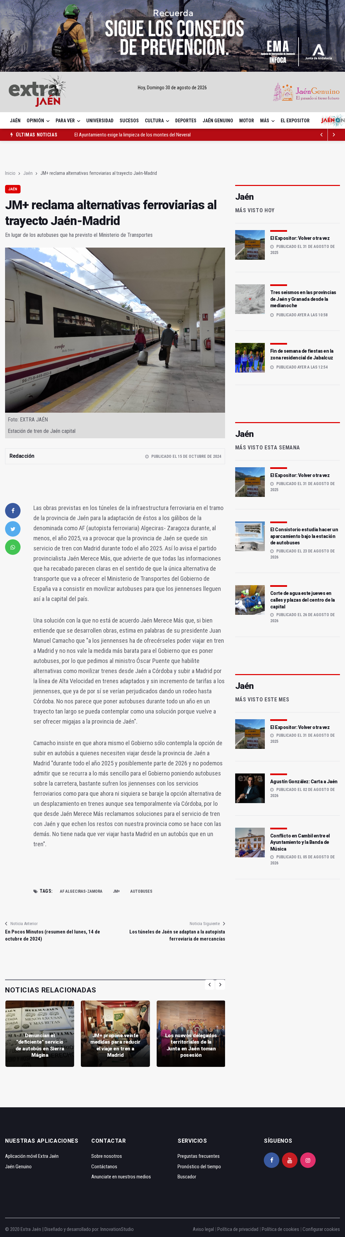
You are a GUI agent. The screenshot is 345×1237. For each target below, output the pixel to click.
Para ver (65, 120)
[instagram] (308, 1160)
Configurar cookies (321, 1229)
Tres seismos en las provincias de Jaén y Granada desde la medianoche (303, 299)
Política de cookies (280, 1229)
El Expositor (295, 120)
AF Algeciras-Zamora (81, 891)
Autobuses (141, 891)
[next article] (322, 135)
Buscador (187, 1177)
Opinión (35, 120)
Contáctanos (104, 1167)
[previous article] (334, 135)
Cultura (154, 120)
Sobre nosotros (106, 1156)
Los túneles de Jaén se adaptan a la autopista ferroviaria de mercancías (177, 935)
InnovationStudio (117, 1229)
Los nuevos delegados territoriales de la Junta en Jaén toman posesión (191, 1045)
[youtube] (289, 1160)
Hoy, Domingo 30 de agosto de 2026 (172, 87)
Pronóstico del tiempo (199, 1167)
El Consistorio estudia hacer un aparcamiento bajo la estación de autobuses (304, 536)
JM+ (116, 891)
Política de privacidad (237, 1229)
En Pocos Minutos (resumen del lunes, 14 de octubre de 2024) (52, 935)
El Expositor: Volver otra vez (300, 238)
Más (264, 120)
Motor (246, 120)
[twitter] (13, 529)
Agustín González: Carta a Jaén (304, 781)
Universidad (100, 120)
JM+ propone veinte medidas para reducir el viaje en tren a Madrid (115, 1045)
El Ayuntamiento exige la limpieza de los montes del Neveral (132, 135)
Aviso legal (203, 1229)
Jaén (15, 120)
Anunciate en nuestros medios (121, 1177)
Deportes (185, 120)
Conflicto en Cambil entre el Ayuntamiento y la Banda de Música (300, 842)
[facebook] (13, 510)
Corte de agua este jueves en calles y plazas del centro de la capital (302, 600)
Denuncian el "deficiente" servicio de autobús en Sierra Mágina (39, 1045)
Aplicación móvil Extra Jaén (32, 1156)
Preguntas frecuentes (199, 1156)
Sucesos (129, 120)
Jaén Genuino (217, 120)
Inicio (10, 173)
